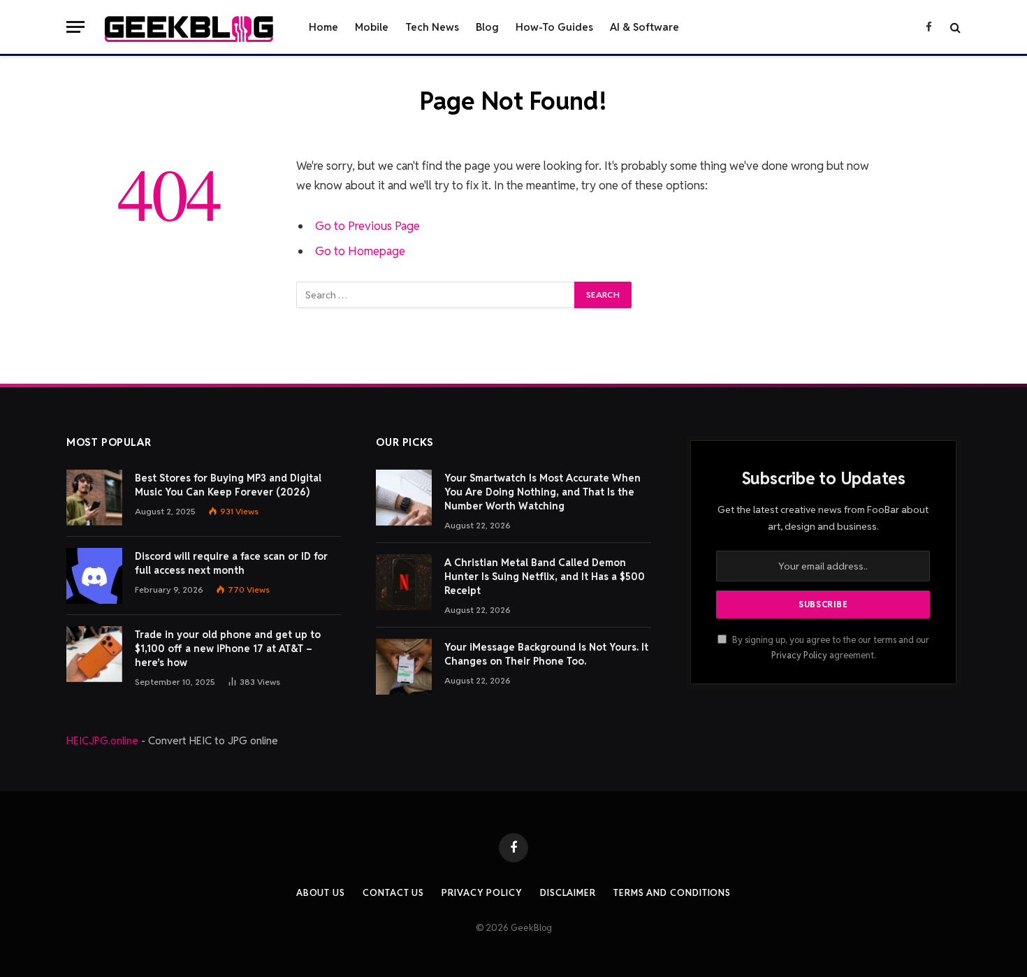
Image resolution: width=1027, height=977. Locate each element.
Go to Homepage (360, 251)
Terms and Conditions (672, 893)
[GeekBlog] (189, 27)
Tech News (432, 27)
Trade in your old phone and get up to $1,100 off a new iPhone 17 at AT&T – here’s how (228, 648)
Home (323, 27)
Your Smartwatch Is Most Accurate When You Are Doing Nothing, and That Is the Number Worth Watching (542, 492)
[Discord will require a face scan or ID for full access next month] (94, 576)
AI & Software (644, 27)
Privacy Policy (799, 655)
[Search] (954, 27)
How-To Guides (554, 27)
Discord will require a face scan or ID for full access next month (231, 563)
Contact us (393, 893)
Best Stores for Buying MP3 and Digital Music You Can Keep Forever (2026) (228, 485)
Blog (487, 27)
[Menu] (75, 27)
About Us (320, 893)
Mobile (371, 27)
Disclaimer (568, 893)
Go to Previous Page (367, 225)
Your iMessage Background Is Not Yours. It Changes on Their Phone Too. (546, 654)
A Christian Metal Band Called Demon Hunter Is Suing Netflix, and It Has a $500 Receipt (544, 576)
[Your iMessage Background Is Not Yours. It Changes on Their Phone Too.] (404, 667)
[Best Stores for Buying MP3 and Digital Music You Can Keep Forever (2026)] (94, 498)
